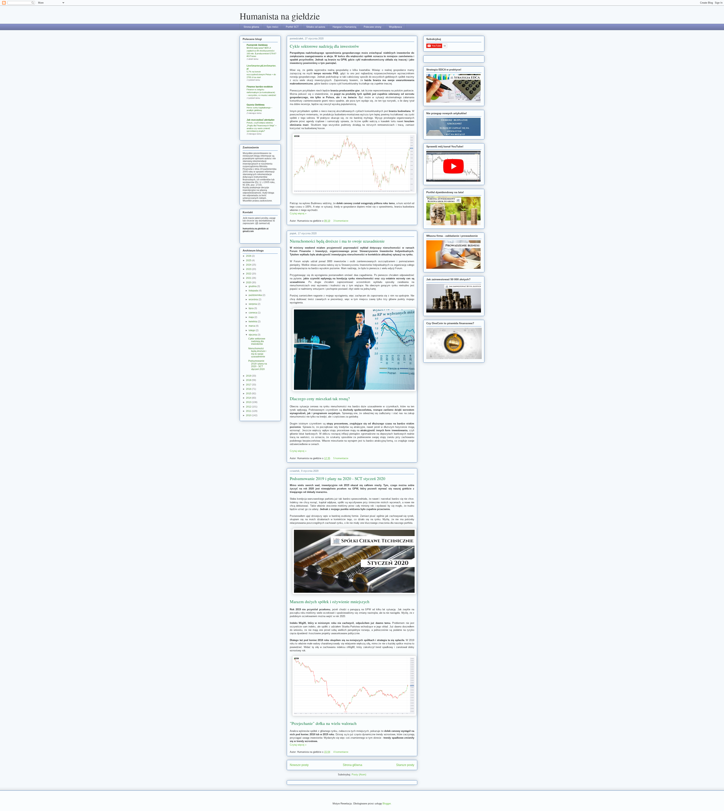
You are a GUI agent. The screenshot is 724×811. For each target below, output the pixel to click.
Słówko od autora (315, 26)
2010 (249, 415)
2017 (249, 384)
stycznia (253, 334)
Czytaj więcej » (298, 213)
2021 (249, 278)
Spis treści (272, 26)
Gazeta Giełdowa (256, 104)
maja (251, 317)
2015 (249, 393)
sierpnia (253, 304)
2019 (249, 375)
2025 (249, 260)
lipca (251, 308)
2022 (249, 273)
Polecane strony (372, 26)
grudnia (253, 286)
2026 (249, 256)
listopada (254, 290)
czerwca (253, 312)
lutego (252, 330)
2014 (249, 398)
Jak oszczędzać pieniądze (261, 120)
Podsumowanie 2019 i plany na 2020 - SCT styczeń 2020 (337, 478)
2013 (249, 402)
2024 (249, 264)
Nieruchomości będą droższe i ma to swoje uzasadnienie (337, 241)
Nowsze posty (299, 765)
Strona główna (251, 26)
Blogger (387, 803)
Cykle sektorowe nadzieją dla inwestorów (324, 46)
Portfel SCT (292, 26)
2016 (249, 389)
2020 (249, 282)
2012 (249, 406)
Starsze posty (405, 765)
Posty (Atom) (359, 774)
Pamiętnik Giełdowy (257, 45)
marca (252, 326)
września (253, 299)
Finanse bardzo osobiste (260, 86)
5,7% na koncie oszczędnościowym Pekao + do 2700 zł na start (261, 74)
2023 (249, 269)
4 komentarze (340, 752)
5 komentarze (340, 458)
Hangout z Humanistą (344, 26)
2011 (249, 411)
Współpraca (395, 26)
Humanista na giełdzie (280, 16)
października (255, 295)
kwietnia (253, 321)
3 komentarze (340, 220)
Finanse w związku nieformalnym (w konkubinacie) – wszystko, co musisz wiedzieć (261, 92)
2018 (249, 380)
